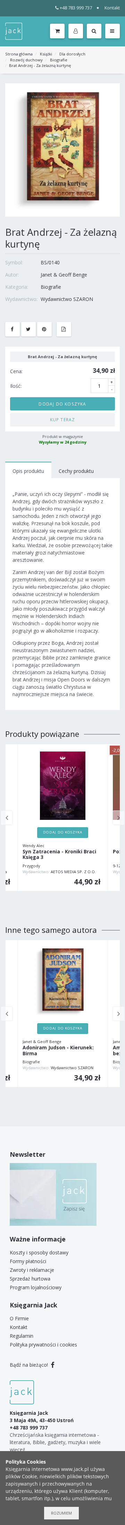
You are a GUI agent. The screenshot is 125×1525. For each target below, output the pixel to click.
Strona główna (19, 53)
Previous (7, 817)
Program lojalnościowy (35, 1287)
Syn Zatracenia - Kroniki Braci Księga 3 (59, 855)
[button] (76, 31)
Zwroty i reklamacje (32, 1270)
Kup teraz (62, 419)
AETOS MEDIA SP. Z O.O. (73, 871)
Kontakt (112, 8)
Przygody (31, 865)
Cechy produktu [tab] (76, 471)
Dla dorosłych (72, 53)
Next (118, 817)
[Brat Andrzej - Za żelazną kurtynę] (62, 149)
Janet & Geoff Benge (64, 274)
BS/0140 (50, 262)
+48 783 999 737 (76, 8)
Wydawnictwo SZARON (67, 299)
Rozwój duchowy (26, 59)
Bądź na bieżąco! (29, 1364)
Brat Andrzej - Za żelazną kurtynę (40, 65)
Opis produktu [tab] (28, 471)
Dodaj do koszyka (62, 404)
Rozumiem (61, 1513)
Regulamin (21, 1336)
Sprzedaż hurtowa (30, 1278)
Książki (46, 53)
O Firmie (19, 1318)
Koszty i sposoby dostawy (39, 1252)
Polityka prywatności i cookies (43, 1344)
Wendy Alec (33, 845)
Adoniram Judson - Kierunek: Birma (58, 1051)
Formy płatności (28, 1261)
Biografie (58, 59)
